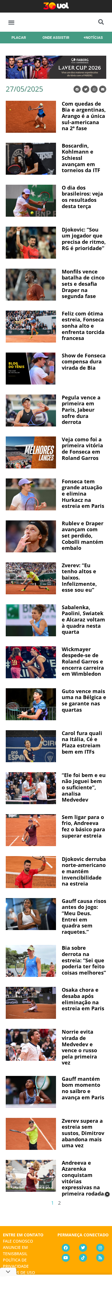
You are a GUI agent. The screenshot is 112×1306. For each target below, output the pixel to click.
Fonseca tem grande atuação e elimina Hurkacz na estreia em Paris (83, 493)
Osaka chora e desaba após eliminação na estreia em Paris (83, 999)
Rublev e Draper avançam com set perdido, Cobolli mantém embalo (82, 535)
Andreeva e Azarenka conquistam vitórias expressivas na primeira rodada (83, 1178)
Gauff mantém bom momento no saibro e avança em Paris (83, 1088)
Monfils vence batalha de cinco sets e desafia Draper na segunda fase (83, 283)
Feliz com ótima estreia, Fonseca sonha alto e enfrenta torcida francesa (83, 325)
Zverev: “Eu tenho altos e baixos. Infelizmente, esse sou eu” (79, 577)
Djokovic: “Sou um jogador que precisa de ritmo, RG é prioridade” (84, 238)
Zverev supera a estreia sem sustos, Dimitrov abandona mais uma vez (83, 1133)
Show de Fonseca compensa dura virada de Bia (84, 361)
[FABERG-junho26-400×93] (56, 76)
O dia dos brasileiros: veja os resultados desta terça (82, 197)
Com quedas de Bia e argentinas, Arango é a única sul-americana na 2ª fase (84, 116)
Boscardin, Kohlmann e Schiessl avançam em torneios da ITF (81, 158)
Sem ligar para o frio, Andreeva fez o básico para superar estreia (83, 826)
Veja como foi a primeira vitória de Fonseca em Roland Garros (82, 448)
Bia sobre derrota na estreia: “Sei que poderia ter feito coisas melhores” (84, 960)
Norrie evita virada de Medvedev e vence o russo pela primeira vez (79, 1047)
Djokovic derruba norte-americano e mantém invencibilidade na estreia (84, 871)
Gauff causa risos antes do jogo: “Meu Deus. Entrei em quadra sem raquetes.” (84, 916)
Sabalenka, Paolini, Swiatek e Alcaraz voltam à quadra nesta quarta (83, 619)
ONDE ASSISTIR (56, 37)
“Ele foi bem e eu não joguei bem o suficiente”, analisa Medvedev (84, 787)
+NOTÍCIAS (93, 37)
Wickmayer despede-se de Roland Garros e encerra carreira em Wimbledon (83, 661)
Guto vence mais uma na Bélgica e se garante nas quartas (84, 700)
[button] (11, 22)
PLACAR (18, 37)
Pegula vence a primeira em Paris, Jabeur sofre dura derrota (81, 409)
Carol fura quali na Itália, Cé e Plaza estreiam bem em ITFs (82, 742)
